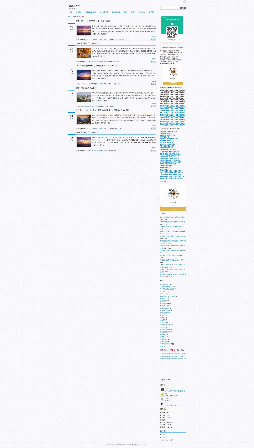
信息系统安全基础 (165, 310)
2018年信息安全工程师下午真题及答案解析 (172, 118)
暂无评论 (153, 39)
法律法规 (78, 12)
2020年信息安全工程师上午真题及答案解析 (172, 109)
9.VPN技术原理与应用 (166, 148)
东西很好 (167, 400)
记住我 (169, 440)
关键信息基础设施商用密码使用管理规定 (171, 356)
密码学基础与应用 (165, 325)
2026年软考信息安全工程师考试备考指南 (172, 217)
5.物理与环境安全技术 (166, 140)
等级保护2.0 (163, 339)
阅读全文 (154, 36)
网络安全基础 (164, 341)
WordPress (135, 445)
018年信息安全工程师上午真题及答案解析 (173, 116)
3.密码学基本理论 (165, 137)
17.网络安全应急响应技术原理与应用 (170, 162)
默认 (161, 346)
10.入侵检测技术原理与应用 (168, 149)
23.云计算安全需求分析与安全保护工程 (171, 173)
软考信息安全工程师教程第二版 (169, 260)
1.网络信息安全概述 (166, 133)
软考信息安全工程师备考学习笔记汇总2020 (172, 236)
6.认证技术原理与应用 (166, 142)
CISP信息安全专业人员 (97, 39)
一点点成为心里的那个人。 (172, 405)
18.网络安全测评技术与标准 (168, 164)
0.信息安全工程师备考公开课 (168, 131)
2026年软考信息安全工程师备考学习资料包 (172, 222)
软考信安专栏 (104, 12)
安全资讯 (162, 322)
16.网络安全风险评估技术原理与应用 (170, 160)
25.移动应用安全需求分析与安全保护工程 (172, 176)
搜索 (183, 8)
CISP (125, 12)
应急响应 (162, 327)
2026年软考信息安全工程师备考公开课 (171, 226)
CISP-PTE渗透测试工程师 (86, 88)
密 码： (162, 437)
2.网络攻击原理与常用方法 (168, 135)
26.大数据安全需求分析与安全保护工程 (171, 178)
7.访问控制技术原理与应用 (168, 144)
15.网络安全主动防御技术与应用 (169, 158)
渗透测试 (162, 336)
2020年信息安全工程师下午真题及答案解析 (172, 110)
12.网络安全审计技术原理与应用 (169, 153)
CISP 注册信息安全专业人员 (87, 43)
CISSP (133, 12)
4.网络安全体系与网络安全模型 (169, 139)
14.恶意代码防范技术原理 (167, 156)
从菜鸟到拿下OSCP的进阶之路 (169, 255)
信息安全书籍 (116, 12)
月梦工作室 (74, 6)
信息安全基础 (164, 305)
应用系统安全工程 (165, 332)
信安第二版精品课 (91, 12)
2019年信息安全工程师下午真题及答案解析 (172, 114)
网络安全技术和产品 (166, 344)
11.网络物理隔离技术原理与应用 (169, 151)
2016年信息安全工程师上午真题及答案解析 (172, 123)
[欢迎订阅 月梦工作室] (184, 1)
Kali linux (142, 12)
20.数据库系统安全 (165, 167)
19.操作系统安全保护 (166, 165)
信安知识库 (163, 298)
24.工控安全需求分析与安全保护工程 (170, 174)
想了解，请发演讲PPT (171, 395)
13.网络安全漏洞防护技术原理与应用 (170, 155)
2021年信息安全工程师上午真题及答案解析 (172, 105)
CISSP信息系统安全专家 (167, 289)
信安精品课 (163, 301)
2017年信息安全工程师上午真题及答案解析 (172, 119)
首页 (70, 12)
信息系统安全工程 (165, 313)
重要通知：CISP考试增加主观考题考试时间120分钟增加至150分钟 (102, 110)
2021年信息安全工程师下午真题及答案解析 (172, 107)
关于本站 (151, 12)
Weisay (146, 445)
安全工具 (162, 320)
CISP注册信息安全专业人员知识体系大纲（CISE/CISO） (98, 66)
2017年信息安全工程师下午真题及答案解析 (172, 121)
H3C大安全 (163, 291)
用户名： (162, 434)
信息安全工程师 (164, 308)
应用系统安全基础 (165, 329)
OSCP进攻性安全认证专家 (168, 296)
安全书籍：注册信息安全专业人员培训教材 (93, 21)
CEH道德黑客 (164, 284)
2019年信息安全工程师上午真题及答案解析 (172, 112)
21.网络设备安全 (165, 169)
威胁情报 (162, 315)
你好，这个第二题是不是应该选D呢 (175, 391)
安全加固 (162, 317)
